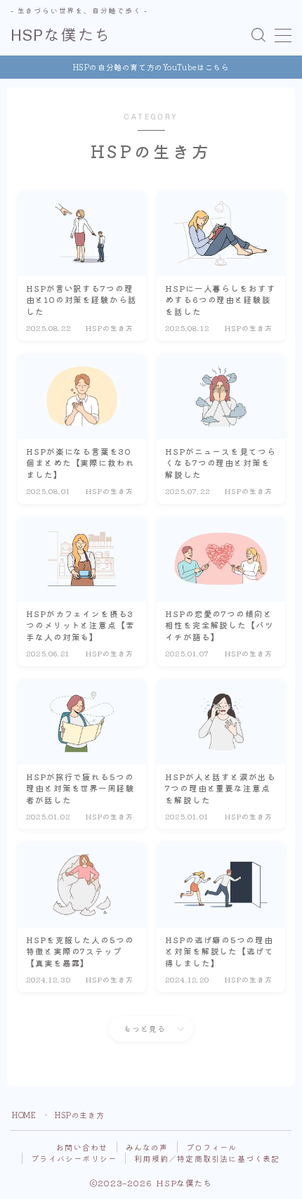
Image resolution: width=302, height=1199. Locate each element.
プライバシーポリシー (74, 1158)
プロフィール (211, 1147)
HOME (24, 1114)
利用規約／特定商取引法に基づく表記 (207, 1158)
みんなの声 (147, 1147)
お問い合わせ (81, 1147)
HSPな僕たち (61, 35)
